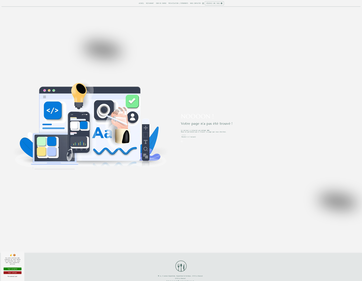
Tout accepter (12, 269)
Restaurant (150, 3)
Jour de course (161, 3)
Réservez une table (213, 3)
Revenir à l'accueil (189, 137)
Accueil (141, 3)
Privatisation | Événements (178, 3)
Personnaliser (12, 276)
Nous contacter (195, 3)
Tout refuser (12, 272)
